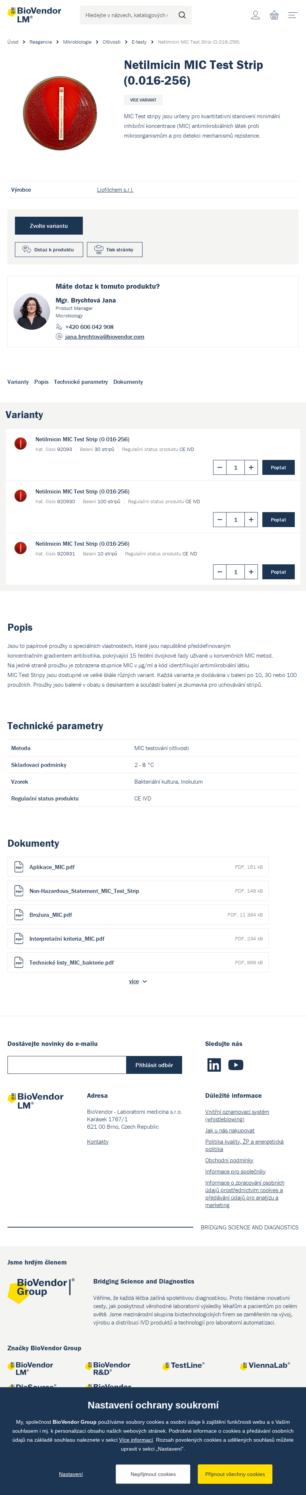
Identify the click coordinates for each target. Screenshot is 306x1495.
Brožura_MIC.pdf (146, 914)
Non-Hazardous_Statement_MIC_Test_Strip (146, 890)
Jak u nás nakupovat (230, 1130)
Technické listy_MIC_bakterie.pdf (146, 962)
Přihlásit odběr (154, 1065)
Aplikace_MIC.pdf (146, 867)
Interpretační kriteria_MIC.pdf (146, 938)
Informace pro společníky (235, 1171)
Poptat (278, 467)
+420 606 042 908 (89, 326)
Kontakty (98, 1141)
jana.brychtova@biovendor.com (104, 336)
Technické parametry (81, 381)
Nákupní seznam (274, 15)
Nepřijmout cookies (153, 1474)
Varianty (18, 381)
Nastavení (71, 1474)
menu (293, 15)
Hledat (182, 15)
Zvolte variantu (49, 225)
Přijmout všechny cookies (235, 1474)
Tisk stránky (119, 249)
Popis (41, 381)
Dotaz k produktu (54, 249)
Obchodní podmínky (229, 1160)
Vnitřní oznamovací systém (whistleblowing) (237, 1115)
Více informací (136, 1440)
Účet (255, 15)
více (134, 981)
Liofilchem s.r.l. (115, 189)
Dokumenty (128, 381)
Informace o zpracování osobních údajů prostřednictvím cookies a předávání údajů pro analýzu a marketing (244, 1194)
